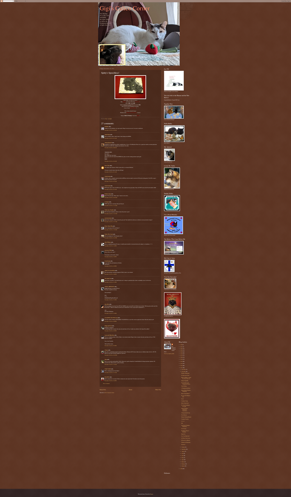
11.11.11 (182, 421)
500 (182, 423)
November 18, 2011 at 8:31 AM (111, 172)
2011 (181, 367)
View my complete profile (169, 353)
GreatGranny (107, 261)
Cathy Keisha (107, 176)
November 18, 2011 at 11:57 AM (111, 221)
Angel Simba (107, 134)
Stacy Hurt (107, 304)
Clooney (106, 350)
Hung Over (183, 434)
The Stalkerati (184, 415)
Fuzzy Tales (107, 165)
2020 (181, 348)
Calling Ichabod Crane (185, 412)
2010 (181, 468)
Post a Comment (106, 383)
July (182, 453)
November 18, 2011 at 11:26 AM (111, 213)
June (183, 455)
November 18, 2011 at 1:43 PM (110, 246)
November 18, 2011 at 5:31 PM (110, 299)
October (183, 447)
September (184, 449)
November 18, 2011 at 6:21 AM (111, 138)
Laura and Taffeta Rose (109, 335)
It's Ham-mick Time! (185, 375)
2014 (181, 361)
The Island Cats (108, 278)
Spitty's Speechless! (185, 403)
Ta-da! (182, 398)
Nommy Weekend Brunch (186, 417)
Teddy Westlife (108, 369)
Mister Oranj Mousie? (185, 393)
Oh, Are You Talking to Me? (185, 396)
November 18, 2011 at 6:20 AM (111, 130)
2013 (181, 363)
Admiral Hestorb (108, 142)
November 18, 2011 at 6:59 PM (110, 330)
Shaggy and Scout (108, 325)
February (183, 464)
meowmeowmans (108, 218)
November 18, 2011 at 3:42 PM (110, 256)
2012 (181, 365)
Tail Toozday (183, 428)
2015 (181, 359)
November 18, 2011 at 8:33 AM (111, 189)
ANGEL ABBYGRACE (109, 286)
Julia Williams (108, 242)
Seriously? (183, 444)
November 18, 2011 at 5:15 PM (110, 282)
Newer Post (103, 389)
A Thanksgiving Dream (185, 388)
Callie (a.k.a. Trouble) (109, 210)
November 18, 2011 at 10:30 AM (111, 197)
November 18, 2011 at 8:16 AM (111, 161)
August (183, 451)
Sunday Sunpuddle (184, 380)
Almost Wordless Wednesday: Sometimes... (184, 409)
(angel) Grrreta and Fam (110, 270)
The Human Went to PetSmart (185, 431)
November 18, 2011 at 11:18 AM (111, 205)
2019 (181, 351)
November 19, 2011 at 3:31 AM (111, 372)
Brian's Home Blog (109, 226)
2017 (181, 355)
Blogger (151, 494)
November (184, 371)
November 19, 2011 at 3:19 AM (111, 364)
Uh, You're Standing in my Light (185, 405)
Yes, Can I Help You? (185, 436)
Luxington (107, 202)
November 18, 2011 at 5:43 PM (110, 313)
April (183, 459)
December (184, 369)
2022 (181, 344)
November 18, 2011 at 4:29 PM (110, 266)
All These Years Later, (185, 438)
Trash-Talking (184, 386)
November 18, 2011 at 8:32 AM (111, 181)
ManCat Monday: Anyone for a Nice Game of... (186, 378)
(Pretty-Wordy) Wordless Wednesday (186, 391)
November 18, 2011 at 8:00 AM (111, 147)
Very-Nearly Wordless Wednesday (185, 426)
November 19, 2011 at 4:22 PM (110, 380)
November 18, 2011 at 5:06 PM (110, 274)
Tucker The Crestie (109, 234)
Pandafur (107, 126)
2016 (181, 357)
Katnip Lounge (108, 193)
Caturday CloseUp (184, 419)
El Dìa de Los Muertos (185, 440)
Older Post (158, 389)
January (183, 466)
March (183, 461)
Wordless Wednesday (185, 373)
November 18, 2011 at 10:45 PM (111, 355)
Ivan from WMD (108, 250)
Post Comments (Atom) (109, 392)
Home (130, 389)
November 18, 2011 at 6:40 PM (110, 321)
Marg (106, 359)
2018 (181, 353)
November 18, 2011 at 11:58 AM (111, 229)
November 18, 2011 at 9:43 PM (110, 345)
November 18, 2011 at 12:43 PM (111, 238)
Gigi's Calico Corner (125, 8)
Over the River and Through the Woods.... (186, 383)
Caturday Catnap (184, 401)
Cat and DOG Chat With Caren (111, 317)
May (183, 457)
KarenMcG (107, 377)
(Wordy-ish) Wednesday (185, 442)
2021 (181, 346)
